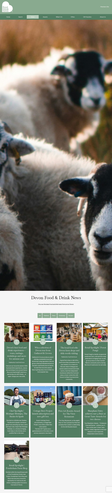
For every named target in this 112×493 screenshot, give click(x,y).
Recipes (70, 315)
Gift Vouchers (87, 17)
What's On (59, 17)
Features (46, 315)
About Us (103, 17)
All (40, 315)
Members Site (104, 6)
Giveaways (62, 315)
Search (20, 17)
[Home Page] (9, 7)
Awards (45, 17)
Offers (73, 17)
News (32, 17)
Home (8, 17)
